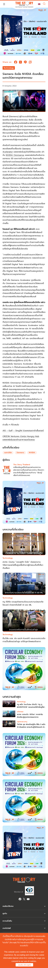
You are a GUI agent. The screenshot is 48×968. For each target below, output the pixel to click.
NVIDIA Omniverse (15, 155)
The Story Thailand (21, 464)
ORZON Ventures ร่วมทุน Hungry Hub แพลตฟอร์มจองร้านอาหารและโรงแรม (21, 438)
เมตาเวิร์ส (8, 452)
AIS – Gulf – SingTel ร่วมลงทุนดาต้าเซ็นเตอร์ (23, 430)
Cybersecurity (22, 721)
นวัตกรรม (20, 712)
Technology (9, 68)
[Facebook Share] (15, 62)
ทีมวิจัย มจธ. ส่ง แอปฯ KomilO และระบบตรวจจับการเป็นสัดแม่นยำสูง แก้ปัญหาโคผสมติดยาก (24, 640)
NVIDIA (32, 452)
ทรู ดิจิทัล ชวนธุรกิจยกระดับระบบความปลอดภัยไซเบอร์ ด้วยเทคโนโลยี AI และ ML (23, 603)
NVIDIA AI (12, 399)
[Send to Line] (25, 62)
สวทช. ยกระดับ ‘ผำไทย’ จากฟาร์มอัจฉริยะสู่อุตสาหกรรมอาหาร (30, 715)
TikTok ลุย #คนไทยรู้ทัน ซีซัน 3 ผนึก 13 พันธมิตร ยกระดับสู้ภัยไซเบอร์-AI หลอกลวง (31, 727)
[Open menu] (4, 4)
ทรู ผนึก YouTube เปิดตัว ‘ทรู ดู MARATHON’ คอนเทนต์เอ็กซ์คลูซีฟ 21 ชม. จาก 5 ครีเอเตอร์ (30, 707)
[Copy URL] (30, 62)
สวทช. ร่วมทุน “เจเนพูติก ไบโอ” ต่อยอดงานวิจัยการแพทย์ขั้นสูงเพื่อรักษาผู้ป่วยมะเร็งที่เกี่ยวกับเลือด (23, 565)
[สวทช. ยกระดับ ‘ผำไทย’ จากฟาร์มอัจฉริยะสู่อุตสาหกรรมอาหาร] (9, 714)
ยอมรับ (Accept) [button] (24, 965)
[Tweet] (20, 62)
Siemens (20, 452)
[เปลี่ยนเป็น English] (39, 4)
